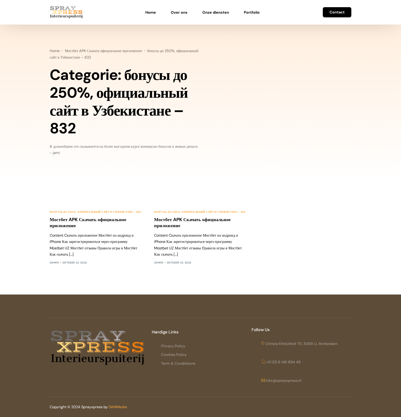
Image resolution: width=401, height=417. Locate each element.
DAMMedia (118, 406)
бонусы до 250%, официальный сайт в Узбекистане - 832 (95, 212)
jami (56, 152)
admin (54, 262)
